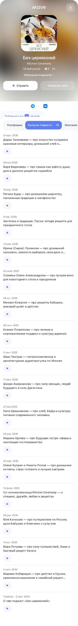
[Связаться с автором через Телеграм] (33, 106)
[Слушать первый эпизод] (7, 151)
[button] (39, 7)
